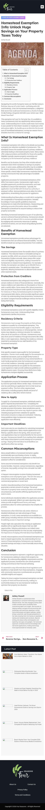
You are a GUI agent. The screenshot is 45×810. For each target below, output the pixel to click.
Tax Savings (10, 78)
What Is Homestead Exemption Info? (16, 73)
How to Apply (11, 92)
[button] (42, 7)
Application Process (10, 89)
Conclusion (7, 99)
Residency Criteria (12, 85)
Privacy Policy (22, 790)
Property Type (11, 87)
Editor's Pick (8, 590)
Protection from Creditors (14, 80)
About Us (12, 784)
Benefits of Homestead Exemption (15, 76)
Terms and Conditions (22, 795)
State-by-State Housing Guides (13, 17)
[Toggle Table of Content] (25, 70)
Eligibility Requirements (11, 83)
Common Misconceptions (12, 96)
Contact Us (32, 784)
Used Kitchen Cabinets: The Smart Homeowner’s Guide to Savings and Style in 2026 (27, 707)
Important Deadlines (13, 94)
